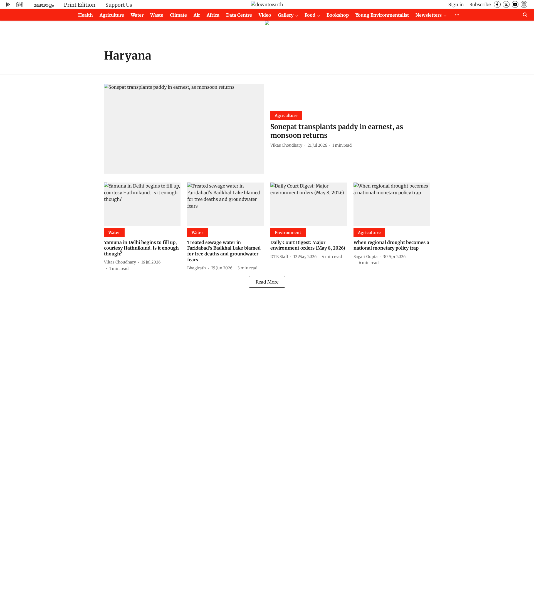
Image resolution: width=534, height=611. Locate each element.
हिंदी (19, 5)
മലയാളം (43, 5)
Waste (156, 15)
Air (197, 15)
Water (137, 15)
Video (265, 15)
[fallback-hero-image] (184, 129)
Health (85, 15)
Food (310, 15)
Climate (178, 15)
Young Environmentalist (382, 15)
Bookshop (338, 15)
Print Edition (79, 5)
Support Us (118, 5)
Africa (213, 15)
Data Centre (239, 15)
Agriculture (112, 15)
